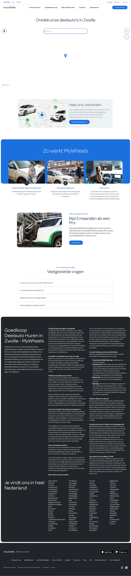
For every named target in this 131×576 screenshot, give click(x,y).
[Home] (10, 7)
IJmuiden (92, 485)
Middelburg (93, 504)
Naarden (92, 507)
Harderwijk (73, 524)
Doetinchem (74, 489)
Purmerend (93, 522)
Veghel (112, 492)
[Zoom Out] (126, 36)
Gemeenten (94, 7)
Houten (92, 481)
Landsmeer (93, 489)
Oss (90, 519)
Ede (70, 500)
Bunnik (50, 515)
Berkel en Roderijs (55, 504)
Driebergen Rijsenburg (73, 497)
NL (126, 2)
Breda (50, 513)
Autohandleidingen (42, 560)
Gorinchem (73, 513)
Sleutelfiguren (29, 560)
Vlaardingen (114, 500)
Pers (90, 560)
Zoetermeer (114, 519)
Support (117, 2)
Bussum (51, 517)
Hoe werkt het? (34, 7)
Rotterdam (93, 528)
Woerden (113, 513)
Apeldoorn (52, 494)
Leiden (91, 494)
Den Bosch (73, 481)
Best (50, 507)
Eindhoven (73, 502)
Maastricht (93, 502)
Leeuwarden (94, 492)
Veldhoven (114, 494)
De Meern (52, 528)
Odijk (91, 515)
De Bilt (50, 526)
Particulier (7, 2)
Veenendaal (114, 489)
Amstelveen (53, 489)
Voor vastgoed (115, 560)
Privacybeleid (45, 567)
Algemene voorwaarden (10, 567)
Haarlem (72, 519)
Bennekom (52, 500)
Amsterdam (53, 492)
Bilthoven (52, 509)
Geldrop (72, 509)
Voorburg (113, 502)
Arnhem (51, 496)
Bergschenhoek (54, 502)
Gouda (71, 515)
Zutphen (113, 522)
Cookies (53, 567)
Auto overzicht (57, 560)
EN (124, 2)
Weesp (112, 511)
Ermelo (72, 507)
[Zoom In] (126, 31)
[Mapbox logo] (5, 85)
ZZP (13, 2)
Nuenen (92, 511)
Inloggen (109, 2)
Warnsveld (114, 509)
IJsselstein (93, 487)
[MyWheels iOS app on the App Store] (106, 552)
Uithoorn (113, 485)
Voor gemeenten (101, 560)
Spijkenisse (114, 481)
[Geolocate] (4, 31)
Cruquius (51, 522)
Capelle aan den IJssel (56, 519)
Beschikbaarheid (68, 7)
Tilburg (112, 483)
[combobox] (65, 31)
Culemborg (52, 524)
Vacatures (76, 560)
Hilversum (73, 528)
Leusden (92, 500)
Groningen (73, 517)
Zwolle (112, 524)
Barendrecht (53, 498)
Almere (51, 485)
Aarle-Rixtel (52, 481)
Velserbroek (114, 496)
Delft (50, 530)
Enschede (72, 504)
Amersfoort (52, 487)
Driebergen (73, 494)
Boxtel (50, 511)
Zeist (111, 517)
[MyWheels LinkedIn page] (126, 568)
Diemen (72, 487)
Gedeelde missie (51, 7)
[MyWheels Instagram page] (122, 568)
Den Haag (72, 483)
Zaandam (113, 515)
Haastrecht (73, 522)
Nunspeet (93, 513)
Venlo (112, 498)
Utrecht (113, 487)
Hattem (72, 526)
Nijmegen (93, 509)
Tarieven (82, 7)
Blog (84, 560)
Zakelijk (18, 2)
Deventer (72, 485)
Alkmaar (51, 483)
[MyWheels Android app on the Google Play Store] (121, 552)
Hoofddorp (73, 530)
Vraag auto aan (16, 560)
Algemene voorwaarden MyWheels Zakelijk (29, 567)
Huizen (92, 483)
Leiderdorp (93, 496)
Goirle (71, 511)
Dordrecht (73, 492)
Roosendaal (93, 526)
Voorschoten (115, 504)
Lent (91, 498)
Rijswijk (91, 524)
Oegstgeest (93, 517)
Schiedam (93, 530)
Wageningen (114, 507)
